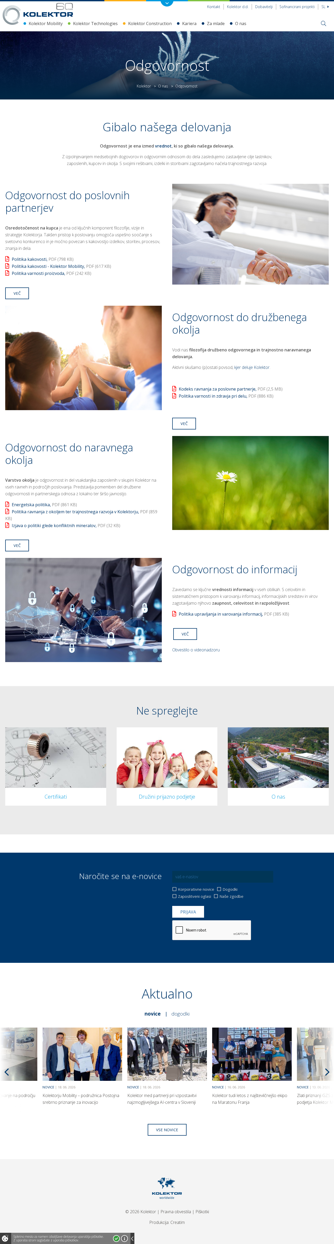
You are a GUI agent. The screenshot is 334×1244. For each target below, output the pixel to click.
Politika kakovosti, (43, 259)
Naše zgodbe (231, 896)
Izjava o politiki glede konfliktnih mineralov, (66, 525)
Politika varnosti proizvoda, (51, 273)
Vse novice (167, 1129)
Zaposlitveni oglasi (194, 896)
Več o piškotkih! (124, 1238)
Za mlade (216, 23)
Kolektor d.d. (237, 6)
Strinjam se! (116, 1238)
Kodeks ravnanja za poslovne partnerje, (231, 389)
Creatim (177, 1222)
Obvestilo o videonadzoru (196, 650)
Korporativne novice (196, 889)
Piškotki (202, 1211)
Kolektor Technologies (95, 23)
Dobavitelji (264, 6)
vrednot (163, 146)
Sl (323, 6)
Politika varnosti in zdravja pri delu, (226, 396)
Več (17, 293)
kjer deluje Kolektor (252, 367)
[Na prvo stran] (48, 10)
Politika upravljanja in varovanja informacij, (234, 614)
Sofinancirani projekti (297, 6)
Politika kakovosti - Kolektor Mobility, (61, 266)
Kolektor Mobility (46, 23)
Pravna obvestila (175, 1211)
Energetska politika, (44, 505)
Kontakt (213, 6)
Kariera (189, 23)
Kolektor (144, 86)
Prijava (188, 912)
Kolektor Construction (150, 23)
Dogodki (230, 889)
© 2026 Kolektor (140, 1211)
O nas (240, 23)
